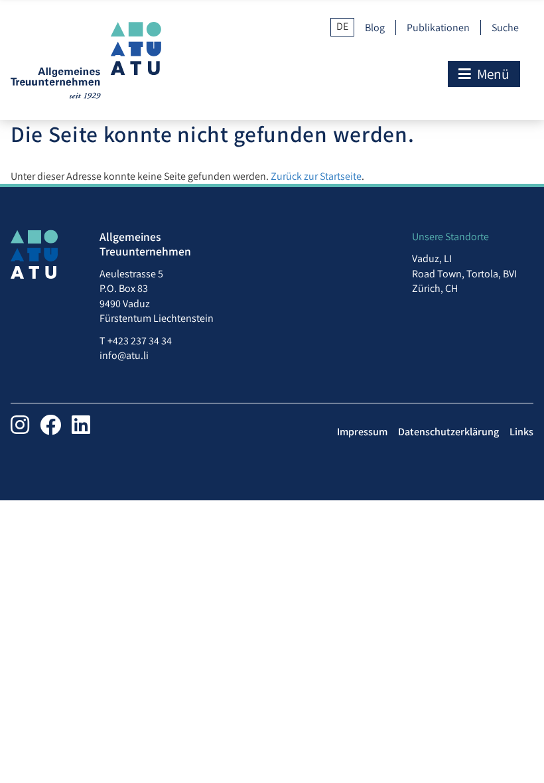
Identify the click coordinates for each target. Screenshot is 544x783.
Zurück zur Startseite (316, 176)
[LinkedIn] (81, 425)
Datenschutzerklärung (448, 432)
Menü (492, 73)
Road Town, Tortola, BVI (464, 274)
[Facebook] (50, 425)
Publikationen (438, 28)
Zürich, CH (435, 288)
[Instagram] (20, 425)
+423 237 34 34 (139, 341)
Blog (375, 28)
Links (521, 432)
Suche (505, 28)
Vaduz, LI (432, 258)
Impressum (362, 432)
